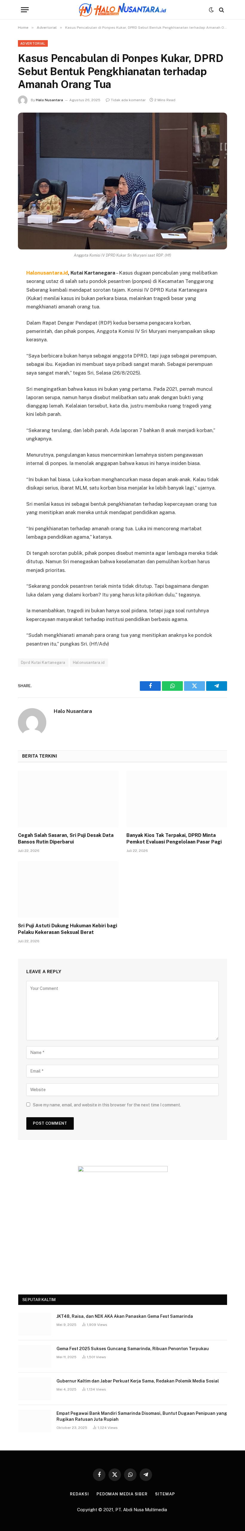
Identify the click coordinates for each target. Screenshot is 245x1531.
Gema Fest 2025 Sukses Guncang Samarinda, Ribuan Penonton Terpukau (132, 1348)
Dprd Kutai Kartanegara (43, 662)
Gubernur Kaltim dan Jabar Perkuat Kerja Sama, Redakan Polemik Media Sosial (137, 1381)
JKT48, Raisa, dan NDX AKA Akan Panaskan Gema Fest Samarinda (124, 1316)
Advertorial (32, 43)
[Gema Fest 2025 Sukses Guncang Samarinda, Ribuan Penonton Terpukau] (34, 1356)
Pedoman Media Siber (122, 1494)
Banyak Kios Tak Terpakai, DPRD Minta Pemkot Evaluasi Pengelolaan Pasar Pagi (174, 838)
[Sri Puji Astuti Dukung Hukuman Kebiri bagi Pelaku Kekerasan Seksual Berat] (68, 889)
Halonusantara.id (89, 662)
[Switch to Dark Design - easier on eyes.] (211, 10)
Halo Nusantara (49, 100)
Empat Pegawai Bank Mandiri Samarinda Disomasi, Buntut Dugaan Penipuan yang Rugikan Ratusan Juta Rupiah (141, 1416)
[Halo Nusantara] (122, 9)
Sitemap (165, 1494)
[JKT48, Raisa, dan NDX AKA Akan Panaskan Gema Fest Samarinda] (34, 1324)
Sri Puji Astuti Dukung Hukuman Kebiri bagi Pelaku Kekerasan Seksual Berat (67, 929)
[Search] (221, 9)
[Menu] (25, 9)
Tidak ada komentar (128, 100)
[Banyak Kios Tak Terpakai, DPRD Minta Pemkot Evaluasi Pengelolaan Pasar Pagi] (176, 799)
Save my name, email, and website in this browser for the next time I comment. (107, 1105)
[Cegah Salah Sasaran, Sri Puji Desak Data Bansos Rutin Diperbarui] (68, 799)
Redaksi (79, 1494)
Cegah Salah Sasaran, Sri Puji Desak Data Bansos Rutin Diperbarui (66, 838)
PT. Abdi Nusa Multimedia (141, 1509)
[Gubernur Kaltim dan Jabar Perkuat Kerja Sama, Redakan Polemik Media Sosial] (34, 1388)
